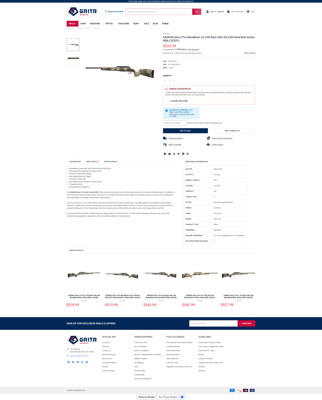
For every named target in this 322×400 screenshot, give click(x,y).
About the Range (108, 355)
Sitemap (201, 371)
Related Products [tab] (76, 250)
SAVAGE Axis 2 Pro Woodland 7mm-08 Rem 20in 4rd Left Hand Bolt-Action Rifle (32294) (122, 296)
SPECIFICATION (110, 162)
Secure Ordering (140, 346)
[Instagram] (73, 362)
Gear (135, 23)
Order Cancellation (141, 350)
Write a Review (249, 53)
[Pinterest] (188, 154)
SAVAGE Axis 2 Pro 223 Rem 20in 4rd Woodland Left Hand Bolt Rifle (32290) (161, 296)
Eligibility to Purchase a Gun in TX (179, 367)
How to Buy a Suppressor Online (211, 346)
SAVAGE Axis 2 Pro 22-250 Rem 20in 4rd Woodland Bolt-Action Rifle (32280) (84, 296)
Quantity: (167, 76)
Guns (83, 23)
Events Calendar (108, 371)
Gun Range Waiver (109, 363)
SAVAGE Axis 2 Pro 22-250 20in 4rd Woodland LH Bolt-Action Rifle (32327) (199, 296)
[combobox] (163, 12)
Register (221, 12)
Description (75, 162)
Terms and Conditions (148, 378)
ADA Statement (172, 359)
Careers (105, 367)
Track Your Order (140, 342)
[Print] (174, 154)
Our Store (106, 342)
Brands (201, 355)
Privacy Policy (148, 370)
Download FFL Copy (206, 350)
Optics (109, 23)
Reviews (201, 367)
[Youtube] (78, 362)
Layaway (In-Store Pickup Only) (210, 363)
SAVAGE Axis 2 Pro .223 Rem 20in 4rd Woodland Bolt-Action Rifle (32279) (238, 296)
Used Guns (123, 23)
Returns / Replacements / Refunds (147, 355)
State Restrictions (173, 350)
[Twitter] (178, 154)
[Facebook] (165, 154)
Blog (155, 23)
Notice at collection (146, 397)
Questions (92, 162)
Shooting (95, 23)
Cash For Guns (172, 363)
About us (105, 346)
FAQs (136, 367)
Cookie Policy (148, 374)
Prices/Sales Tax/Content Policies (179, 342)
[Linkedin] (183, 154)
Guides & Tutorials (205, 359)
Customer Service (173, 346)
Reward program (173, 355)
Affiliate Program (140, 359)
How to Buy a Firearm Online (209, 342)
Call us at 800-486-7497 (79, 356)
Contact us (106, 350)
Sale (146, 23)
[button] (181, 49)
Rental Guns (107, 359)
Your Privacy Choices (168, 397)
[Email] (169, 154)
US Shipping (139, 363)
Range (165, 23)
